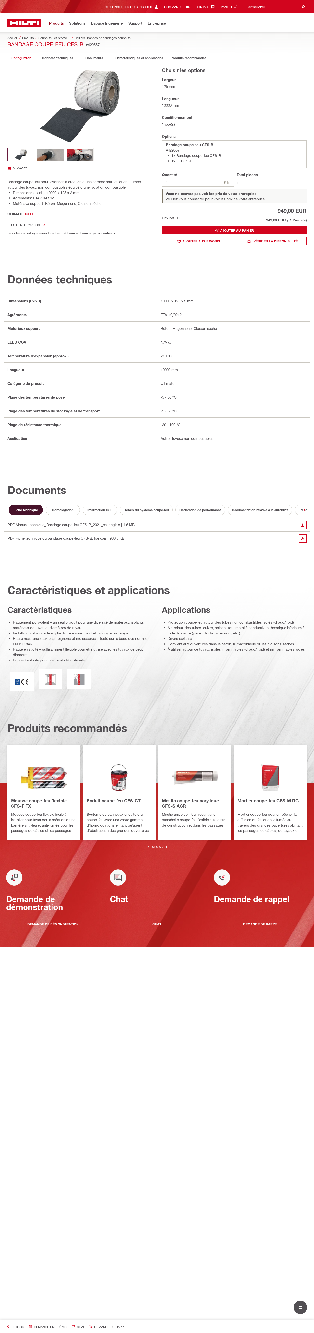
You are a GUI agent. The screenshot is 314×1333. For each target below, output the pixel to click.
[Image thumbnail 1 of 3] (20, 154)
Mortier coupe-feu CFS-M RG (268, 800)
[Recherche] (303, 7)
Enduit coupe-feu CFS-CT (114, 800)
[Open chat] (300, 1307)
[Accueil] (24, 23)
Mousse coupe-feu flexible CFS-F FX (39, 803)
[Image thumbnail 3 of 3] (80, 154)
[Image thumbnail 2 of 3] (50, 154)
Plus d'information (23, 225)
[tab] (21, 58)
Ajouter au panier (237, 230)
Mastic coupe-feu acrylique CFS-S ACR (190, 803)
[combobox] (275, 7)
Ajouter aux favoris (201, 241)
